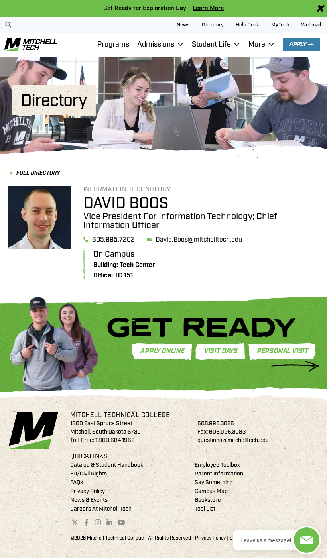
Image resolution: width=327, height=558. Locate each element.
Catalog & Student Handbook (106, 465)
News (183, 25)
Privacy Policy (87, 491)
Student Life (211, 44)
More (256, 44)
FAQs (76, 482)
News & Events (89, 500)
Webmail (311, 25)
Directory (213, 25)
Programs (113, 44)
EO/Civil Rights (88, 473)
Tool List (205, 508)
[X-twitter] (75, 522)
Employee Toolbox (217, 465)
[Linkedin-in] (109, 522)
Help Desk (247, 25)
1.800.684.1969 (115, 440)
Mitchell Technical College (120, 415)
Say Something (214, 482)
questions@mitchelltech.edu (233, 440)
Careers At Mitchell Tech (101, 508)
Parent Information (219, 473)
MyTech (280, 25)
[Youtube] (121, 522)
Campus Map (211, 491)
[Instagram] (98, 522)
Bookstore (208, 500)
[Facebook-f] (86, 522)
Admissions (155, 44)
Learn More (208, 8)
